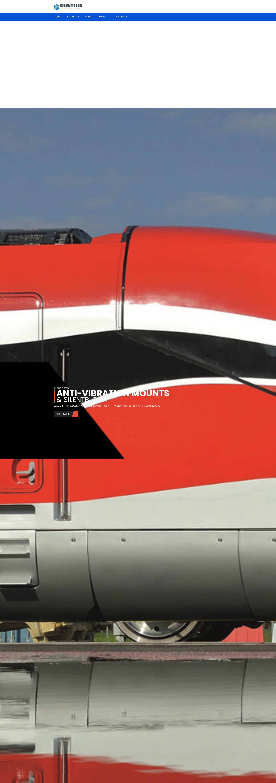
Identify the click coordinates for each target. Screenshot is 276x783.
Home (57, 17)
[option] (138, 391)
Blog (88, 17)
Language (121, 17)
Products (73, 17)
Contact (103, 17)
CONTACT (63, 414)
